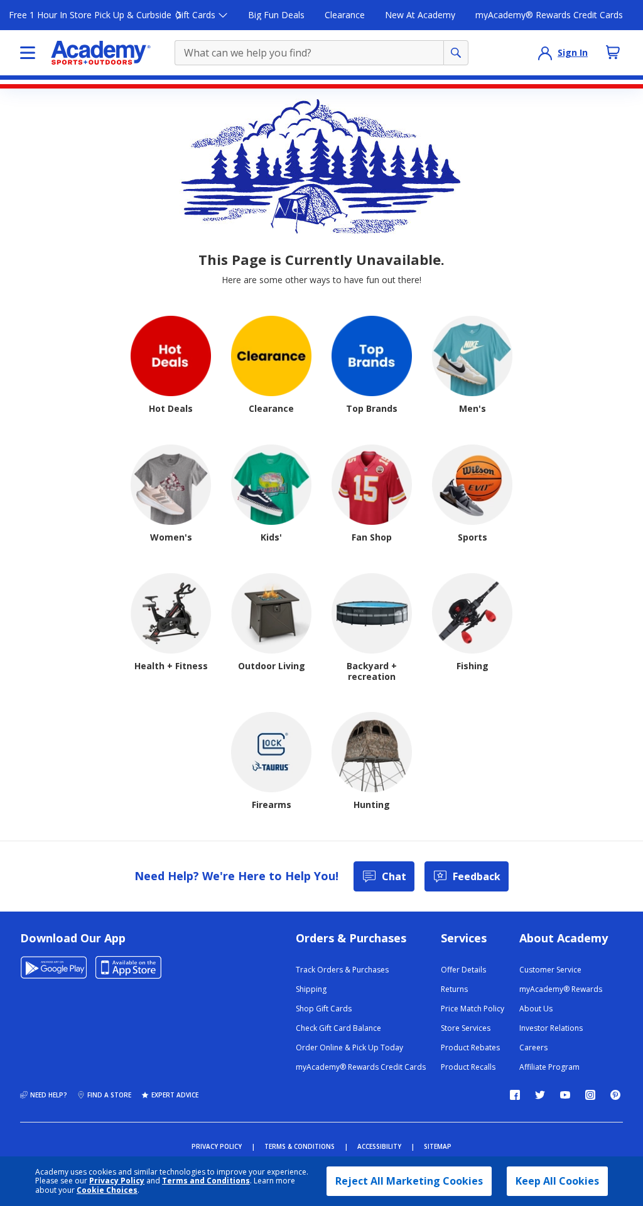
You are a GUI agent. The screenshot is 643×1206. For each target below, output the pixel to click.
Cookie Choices (107, 1190)
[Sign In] (545, 53)
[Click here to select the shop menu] (27, 53)
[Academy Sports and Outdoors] (100, 52)
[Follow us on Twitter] (540, 1094)
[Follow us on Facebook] (514, 1094)
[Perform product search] (455, 52)
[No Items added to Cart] (613, 52)
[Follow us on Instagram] (590, 1094)
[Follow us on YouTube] (565, 1094)
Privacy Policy (116, 1180)
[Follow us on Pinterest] (615, 1094)
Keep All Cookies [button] (557, 1181)
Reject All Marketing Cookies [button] (409, 1181)
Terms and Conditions (206, 1180)
